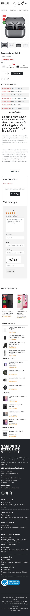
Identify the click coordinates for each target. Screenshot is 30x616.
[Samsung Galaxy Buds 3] (5, 434)
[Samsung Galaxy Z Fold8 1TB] (5, 414)
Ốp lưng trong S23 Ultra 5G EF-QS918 (17, 328)
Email (7, 242)
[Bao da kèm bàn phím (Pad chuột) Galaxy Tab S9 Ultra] (5, 338)
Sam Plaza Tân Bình (16, 95)
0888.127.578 (7, 95)
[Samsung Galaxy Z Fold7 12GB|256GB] (7, 301)
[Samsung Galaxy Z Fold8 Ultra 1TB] (5, 399)
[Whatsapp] (8, 79)
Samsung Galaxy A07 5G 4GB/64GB (16, 363)
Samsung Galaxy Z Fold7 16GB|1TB (16, 405)
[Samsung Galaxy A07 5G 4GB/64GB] (5, 365)
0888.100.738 (7, 88)
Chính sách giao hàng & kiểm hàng (10, 478)
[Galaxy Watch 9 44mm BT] (5, 387)
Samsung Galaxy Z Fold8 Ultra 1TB (17, 397)
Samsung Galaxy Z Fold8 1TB (17, 412)
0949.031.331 (7, 91)
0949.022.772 (7, 105)
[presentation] (5, 27)
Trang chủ (4, 10)
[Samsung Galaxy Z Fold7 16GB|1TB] (5, 407)
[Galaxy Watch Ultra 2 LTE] (5, 372)
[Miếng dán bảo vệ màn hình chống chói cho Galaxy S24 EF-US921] (5, 353)
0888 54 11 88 (7, 98)
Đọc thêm (14, 171)
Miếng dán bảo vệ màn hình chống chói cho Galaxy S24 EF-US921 (17, 352)
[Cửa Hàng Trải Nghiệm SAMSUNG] (15, 449)
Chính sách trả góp (6, 476)
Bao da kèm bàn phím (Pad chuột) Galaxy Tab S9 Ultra (16, 336)
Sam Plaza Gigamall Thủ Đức (19, 98)
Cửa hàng (13, 10)
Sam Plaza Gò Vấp (16, 91)
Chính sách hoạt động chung (9, 480)
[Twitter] (2, 79)
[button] (14, 4)
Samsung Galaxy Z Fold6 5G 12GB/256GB (22, 313)
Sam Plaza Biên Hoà (16, 108)
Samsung (5, 310)
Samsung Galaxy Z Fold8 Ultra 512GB (17, 420)
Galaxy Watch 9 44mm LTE (17, 378)
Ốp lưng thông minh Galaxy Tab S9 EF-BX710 (16, 343)
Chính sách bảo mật (6, 471)
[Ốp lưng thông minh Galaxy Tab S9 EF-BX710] (5, 345)
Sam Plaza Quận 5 (16, 88)
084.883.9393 (7, 108)
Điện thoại (9, 249)
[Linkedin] (5, 79)
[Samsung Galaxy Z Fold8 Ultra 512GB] (5, 422)
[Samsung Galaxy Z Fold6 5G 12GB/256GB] (22, 301)
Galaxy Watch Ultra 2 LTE (16, 370)
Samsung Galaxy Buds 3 (16, 431)
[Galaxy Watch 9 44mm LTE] (5, 380)
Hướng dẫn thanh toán (7, 482)
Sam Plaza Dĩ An (15, 105)
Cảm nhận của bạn (12, 211)
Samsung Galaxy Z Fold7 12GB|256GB (7, 312)
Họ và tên (9, 234)
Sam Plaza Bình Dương (17, 101)
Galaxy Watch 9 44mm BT (16, 385)
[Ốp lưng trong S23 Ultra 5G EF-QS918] (5, 330)
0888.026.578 (7, 101)
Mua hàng (18, 73)
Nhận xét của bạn (11, 216)
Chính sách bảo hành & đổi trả (9, 473)
